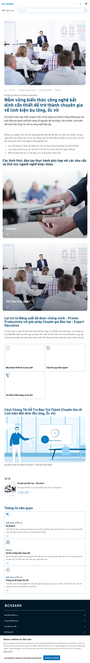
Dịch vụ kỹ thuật (45, 90)
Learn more (7, 651)
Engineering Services (27, 90)
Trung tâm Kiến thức (11, 621)
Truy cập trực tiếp (10, 626)
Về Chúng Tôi (8, 632)
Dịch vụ (12, 90)
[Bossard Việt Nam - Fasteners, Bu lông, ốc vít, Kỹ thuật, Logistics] (5, 90)
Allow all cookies (52, 658)
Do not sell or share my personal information (23, 658)
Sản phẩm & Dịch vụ (11, 615)
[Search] (85, 10)
